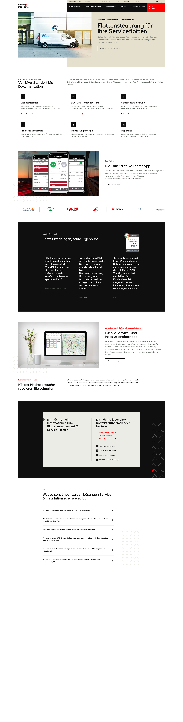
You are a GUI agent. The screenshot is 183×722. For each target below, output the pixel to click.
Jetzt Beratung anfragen (109, 48)
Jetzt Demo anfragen (113, 185)
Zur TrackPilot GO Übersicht (130, 178)
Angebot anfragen (152, 7)
